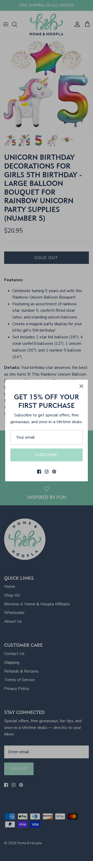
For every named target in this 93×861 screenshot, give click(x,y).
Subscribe (46, 454)
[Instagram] (47, 472)
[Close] (81, 386)
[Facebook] (39, 472)
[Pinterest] (54, 472)
